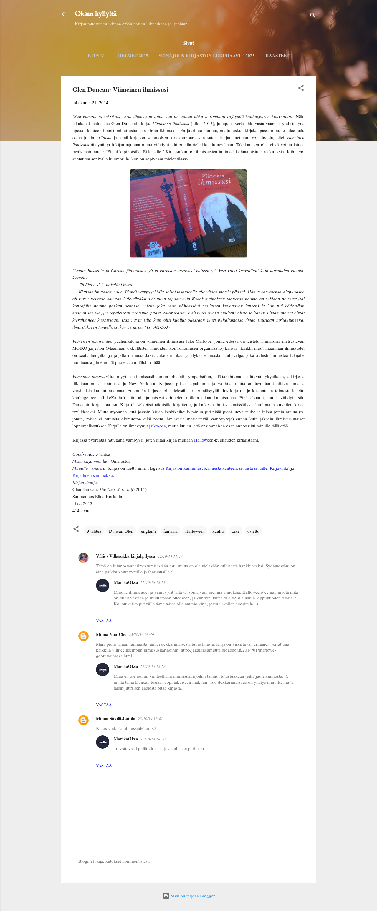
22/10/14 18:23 (153, 582)
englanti (148, 531)
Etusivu (98, 55)
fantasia (170, 531)
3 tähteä (94, 531)
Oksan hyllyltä (95, 14)
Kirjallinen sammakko (92, 475)
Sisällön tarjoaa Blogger (192, 896)
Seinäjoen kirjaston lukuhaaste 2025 (207, 55)
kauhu (218, 531)
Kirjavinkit (280, 468)
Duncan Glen (121, 531)
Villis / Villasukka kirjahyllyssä (125, 556)
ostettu (253, 531)
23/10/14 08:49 (141, 634)
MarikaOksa (126, 582)
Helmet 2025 (133, 55)
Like (236, 531)
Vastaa (104, 620)
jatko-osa (157, 426)
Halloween (204, 440)
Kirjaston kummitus (184, 468)
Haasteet (277, 55)
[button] (301, 88)
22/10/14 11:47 (170, 556)
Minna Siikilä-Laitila (115, 718)
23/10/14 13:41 (150, 718)
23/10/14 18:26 (153, 666)
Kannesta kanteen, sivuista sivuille (235, 468)
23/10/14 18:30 (153, 739)
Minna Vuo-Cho (111, 634)
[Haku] (312, 16)
